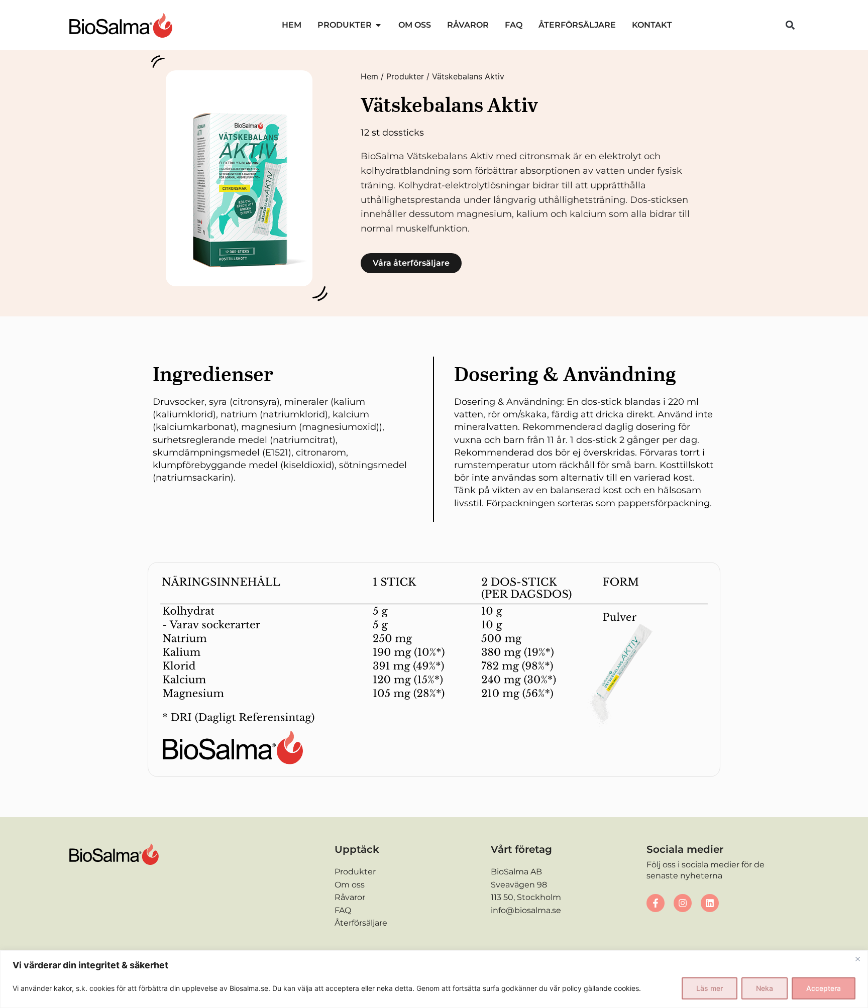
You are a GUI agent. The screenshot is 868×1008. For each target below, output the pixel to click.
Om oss (350, 884)
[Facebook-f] (655, 903)
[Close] (857, 959)
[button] (790, 25)
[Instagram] (683, 903)
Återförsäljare (361, 923)
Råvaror (350, 897)
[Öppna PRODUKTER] (378, 25)
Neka (764, 988)
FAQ (343, 910)
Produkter (405, 76)
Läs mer (709, 988)
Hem (369, 76)
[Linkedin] (710, 903)
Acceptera (823, 988)
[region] (434, 979)
